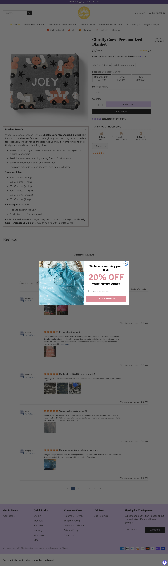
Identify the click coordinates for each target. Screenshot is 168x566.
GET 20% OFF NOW (106, 298)
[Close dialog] (126, 264)
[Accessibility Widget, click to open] (164, 562)
